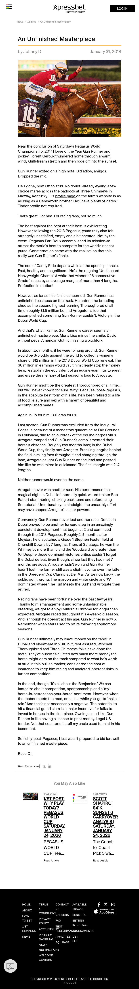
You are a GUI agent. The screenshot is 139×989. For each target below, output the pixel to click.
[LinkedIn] (49, 766)
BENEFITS (79, 914)
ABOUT (27, 910)
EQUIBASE (63, 942)
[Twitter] (44, 766)
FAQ (58, 920)
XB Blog (31, 21)
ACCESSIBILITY (49, 929)
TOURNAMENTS (83, 930)
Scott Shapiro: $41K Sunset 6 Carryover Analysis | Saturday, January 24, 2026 (105, 817)
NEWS (26, 936)
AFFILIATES (63, 936)
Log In (122, 9)
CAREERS (62, 914)
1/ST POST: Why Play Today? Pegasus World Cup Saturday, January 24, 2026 (54, 817)
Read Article (51, 860)
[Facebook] (39, 766)
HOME (26, 904)
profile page (65, 196)
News (20, 21)
